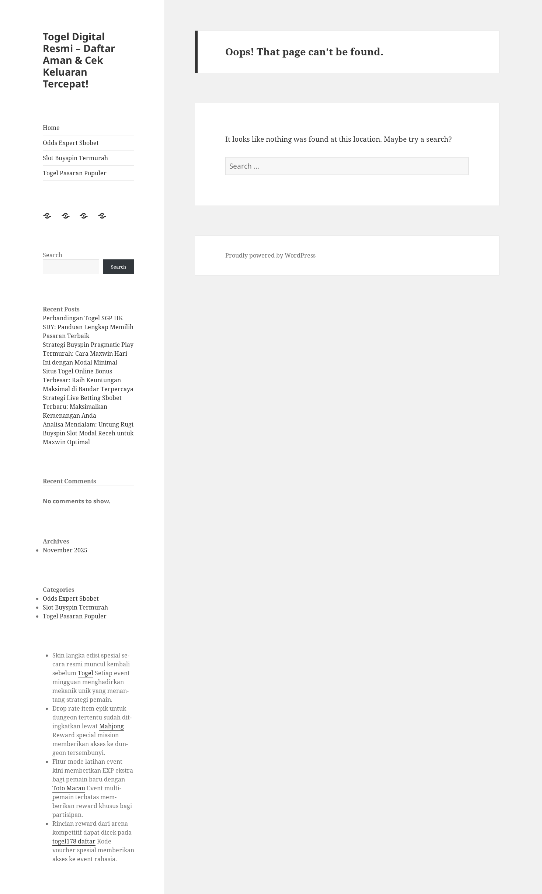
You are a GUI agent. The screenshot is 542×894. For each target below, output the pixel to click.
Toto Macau (68, 788)
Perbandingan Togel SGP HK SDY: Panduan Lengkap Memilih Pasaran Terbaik (88, 327)
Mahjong (111, 726)
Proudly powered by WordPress (270, 255)
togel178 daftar (73, 841)
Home (51, 128)
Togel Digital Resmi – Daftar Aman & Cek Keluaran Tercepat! (79, 60)
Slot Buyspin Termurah (75, 158)
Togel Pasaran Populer (75, 173)
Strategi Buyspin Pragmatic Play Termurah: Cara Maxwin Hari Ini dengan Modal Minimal (88, 353)
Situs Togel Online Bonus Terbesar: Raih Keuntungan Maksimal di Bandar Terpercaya (88, 380)
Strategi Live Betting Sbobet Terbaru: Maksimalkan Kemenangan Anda (82, 407)
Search (52, 255)
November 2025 (65, 550)
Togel (85, 673)
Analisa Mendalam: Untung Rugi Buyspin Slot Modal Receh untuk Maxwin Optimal (88, 433)
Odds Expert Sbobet (71, 143)
